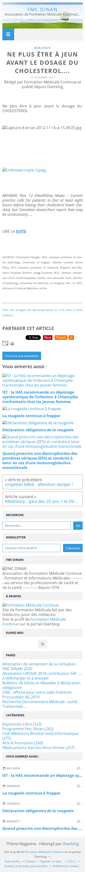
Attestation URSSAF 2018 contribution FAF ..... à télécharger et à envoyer (42, 676)
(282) (27, 728)
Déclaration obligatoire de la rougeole (37, 810)
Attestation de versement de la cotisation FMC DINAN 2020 (39, 666)
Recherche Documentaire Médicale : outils (39, 701)
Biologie (42, 47)
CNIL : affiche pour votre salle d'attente (37, 692)
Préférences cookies (66, 866)
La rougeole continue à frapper (31, 793)
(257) (38, 747)
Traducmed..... (14, 706)
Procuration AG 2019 (20, 697)
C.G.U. (72, 861)
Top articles (12, 861)
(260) (22, 743)
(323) (22, 724)
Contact (30, 861)
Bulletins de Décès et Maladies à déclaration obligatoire (41, 685)
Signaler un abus (51, 861)
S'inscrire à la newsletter (21, 356)
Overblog (71, 843)
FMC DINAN (42, 9)
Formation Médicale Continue (34, 622)
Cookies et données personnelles (26, 866)
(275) (40, 736)
